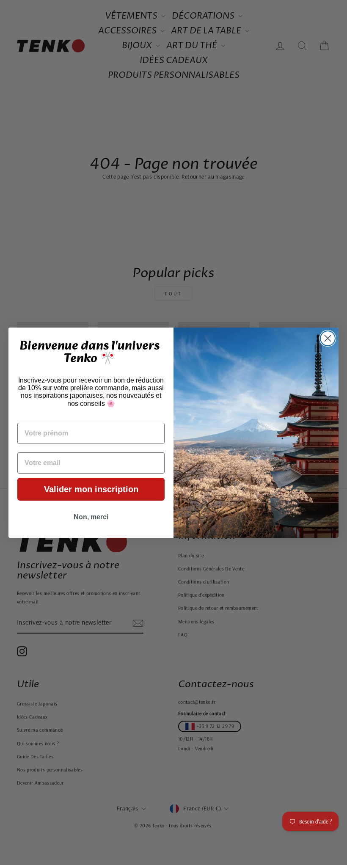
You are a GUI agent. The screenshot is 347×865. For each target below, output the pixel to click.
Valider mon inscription (91, 489)
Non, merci (91, 517)
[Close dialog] (327, 338)
